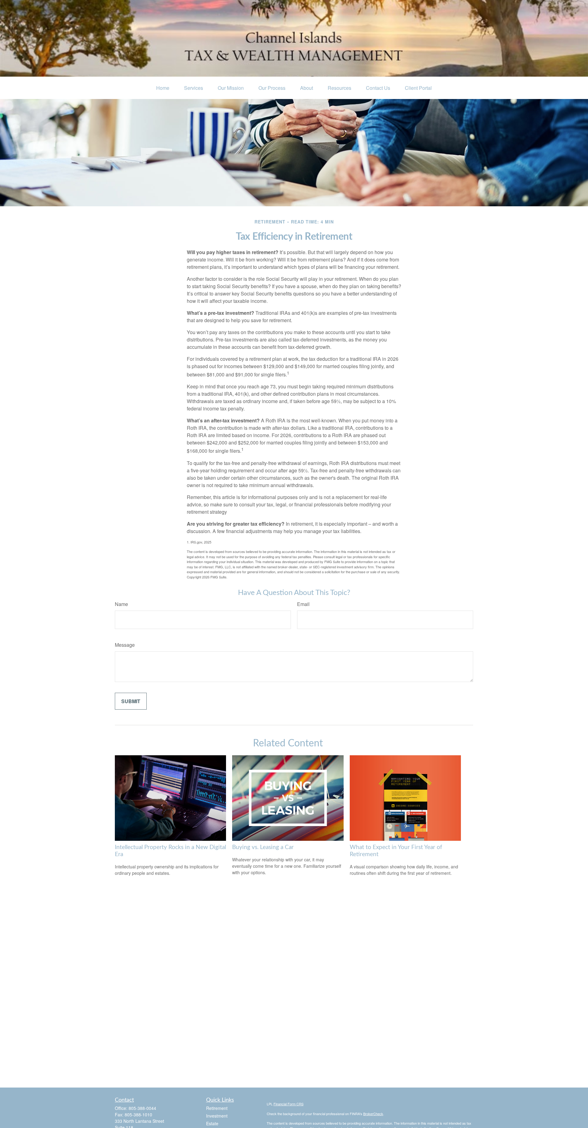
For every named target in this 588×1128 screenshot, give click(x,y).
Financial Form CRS (288, 1103)
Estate (212, 1123)
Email (303, 604)
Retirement (217, 1108)
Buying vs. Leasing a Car (263, 847)
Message (125, 644)
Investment (217, 1116)
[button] (163, 87)
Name (121, 604)
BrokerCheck (373, 1113)
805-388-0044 (142, 1108)
